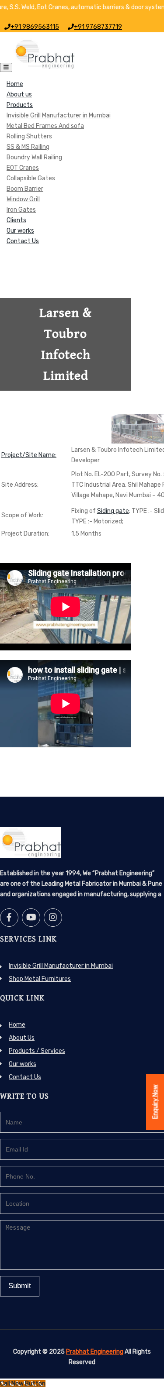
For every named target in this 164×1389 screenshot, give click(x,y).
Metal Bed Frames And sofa (45, 126)
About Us (22, 1038)
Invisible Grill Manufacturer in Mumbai (59, 115)
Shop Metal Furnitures (40, 979)
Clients (16, 220)
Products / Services (37, 1051)
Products (20, 105)
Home (15, 84)
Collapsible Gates (31, 178)
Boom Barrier (25, 189)
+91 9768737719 (98, 27)
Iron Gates (21, 209)
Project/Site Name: (28, 455)
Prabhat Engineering (94, 1351)
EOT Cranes (23, 168)
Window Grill (23, 199)
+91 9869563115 (34, 27)
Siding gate (113, 511)
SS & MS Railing (28, 147)
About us (19, 94)
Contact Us (23, 241)
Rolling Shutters (29, 136)
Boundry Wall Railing (34, 157)
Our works (20, 230)
